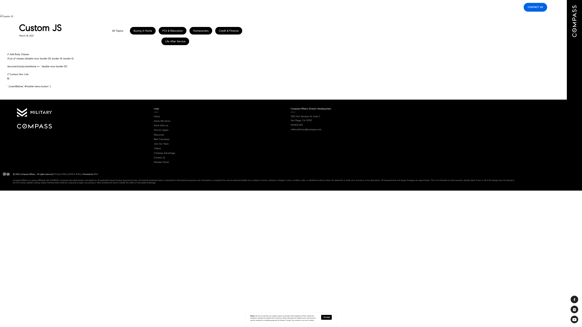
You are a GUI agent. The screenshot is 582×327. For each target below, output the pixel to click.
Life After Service (175, 41)
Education (487, 7)
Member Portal (161, 162)
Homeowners (201, 30)
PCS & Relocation (172, 30)
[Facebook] (574, 299)
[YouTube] (574, 319)
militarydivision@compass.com (306, 129)
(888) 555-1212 (58, 53)
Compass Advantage (164, 153)
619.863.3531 (297, 125)
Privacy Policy (60, 174)
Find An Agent (435, 7)
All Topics (117, 30)
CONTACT (38, 53)
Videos (157, 148)
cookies (274, 316)
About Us (473, 7)
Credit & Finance (229, 30)
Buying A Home (143, 30)
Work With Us (161, 125)
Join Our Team (161, 144)
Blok (96, 174)
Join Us (515, 7)
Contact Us (535, 7)
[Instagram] (574, 309)
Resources (502, 7)
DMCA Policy (75, 174)
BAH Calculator (161, 139)
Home (157, 116)
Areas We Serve (455, 7)
